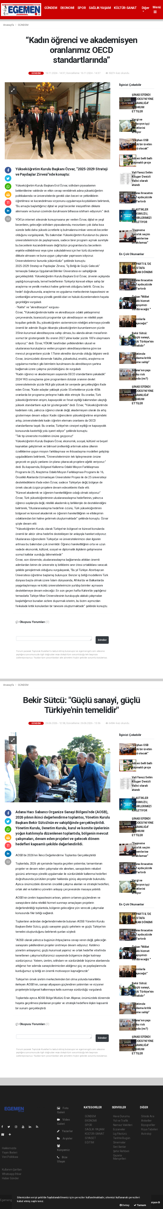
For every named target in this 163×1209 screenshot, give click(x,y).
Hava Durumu (121, 1116)
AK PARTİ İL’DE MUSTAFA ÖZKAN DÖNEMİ (142, 268)
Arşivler (67, 1138)
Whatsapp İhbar (11, 1174)
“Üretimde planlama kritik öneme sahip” (141, 358)
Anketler (146, 1120)
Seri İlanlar (119, 1146)
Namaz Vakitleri (122, 1125)
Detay (125, 1205)
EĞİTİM (89, 1142)
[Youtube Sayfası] (24, 1126)
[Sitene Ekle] (11, 1134)
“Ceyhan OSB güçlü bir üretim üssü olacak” (142, 144)
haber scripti (7, 1204)
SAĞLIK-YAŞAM (100, 8)
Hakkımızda (9, 1148)
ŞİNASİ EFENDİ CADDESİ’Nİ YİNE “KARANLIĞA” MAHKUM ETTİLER (142, 103)
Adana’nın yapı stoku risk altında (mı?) (141, 374)
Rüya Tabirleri (149, 1129)
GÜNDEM (50, 8)
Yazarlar (67, 1131)
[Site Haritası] (4, 1134)
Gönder (102, 639)
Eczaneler (119, 1129)
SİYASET (90, 1138)
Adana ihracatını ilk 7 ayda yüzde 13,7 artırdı (142, 197)
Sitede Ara (147, 1116)
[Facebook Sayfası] (3, 1126)
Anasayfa (8, 24)
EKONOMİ (67, 8)
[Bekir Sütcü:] (57, 767)
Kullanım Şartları (12, 1169)
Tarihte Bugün (121, 1138)
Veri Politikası (10, 1156)
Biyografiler (148, 1125)
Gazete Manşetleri (119, 1157)
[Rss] (38, 1126)
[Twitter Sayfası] (10, 1126)
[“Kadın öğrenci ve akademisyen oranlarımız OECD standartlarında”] (57, 120)
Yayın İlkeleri (9, 1152)
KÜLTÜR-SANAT (125, 8)
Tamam (141, 1205)
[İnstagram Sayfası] (17, 1126)
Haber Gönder (10, 1178)
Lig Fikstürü (120, 1133)
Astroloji (146, 1133)
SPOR (82, 8)
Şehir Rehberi (121, 1151)
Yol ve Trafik (120, 1120)
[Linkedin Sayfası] (31, 1126)
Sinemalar (119, 1142)
